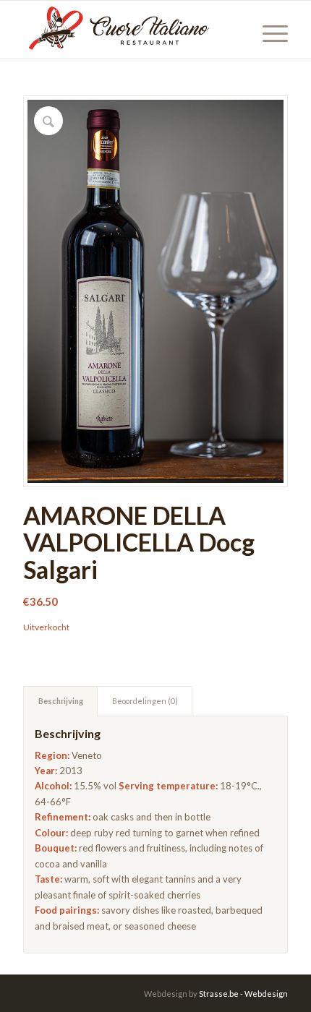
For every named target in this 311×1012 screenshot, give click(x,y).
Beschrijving (60, 701)
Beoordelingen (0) (145, 701)
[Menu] (268, 30)
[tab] (60, 701)
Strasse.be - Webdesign (243, 993)
